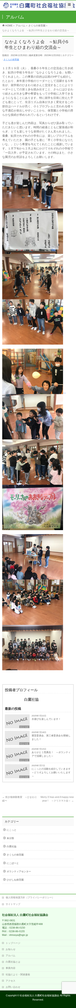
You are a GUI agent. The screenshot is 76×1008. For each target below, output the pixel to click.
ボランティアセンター (19, 871)
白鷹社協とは (13, 961)
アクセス (10, 980)
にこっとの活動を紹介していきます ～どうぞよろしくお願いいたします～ (51, 772)
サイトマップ (13, 904)
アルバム (10, 955)
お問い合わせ (13, 987)
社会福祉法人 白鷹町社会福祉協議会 (39, 995)
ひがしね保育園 (15, 879)
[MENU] (69, 4)
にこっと (24, 727)
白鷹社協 (11, 846)
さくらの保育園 (11, 59)
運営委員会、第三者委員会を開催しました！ (51, 737)
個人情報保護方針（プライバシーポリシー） (30, 897)
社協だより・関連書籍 (18, 974)
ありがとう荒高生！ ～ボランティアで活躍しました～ (51, 754)
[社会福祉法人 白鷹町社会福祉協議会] (39, 6)
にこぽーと (13, 863)
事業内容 (10, 968)
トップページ (13, 943)
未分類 (10, 838)
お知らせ (10, 949)
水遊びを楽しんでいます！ (46, 719)
